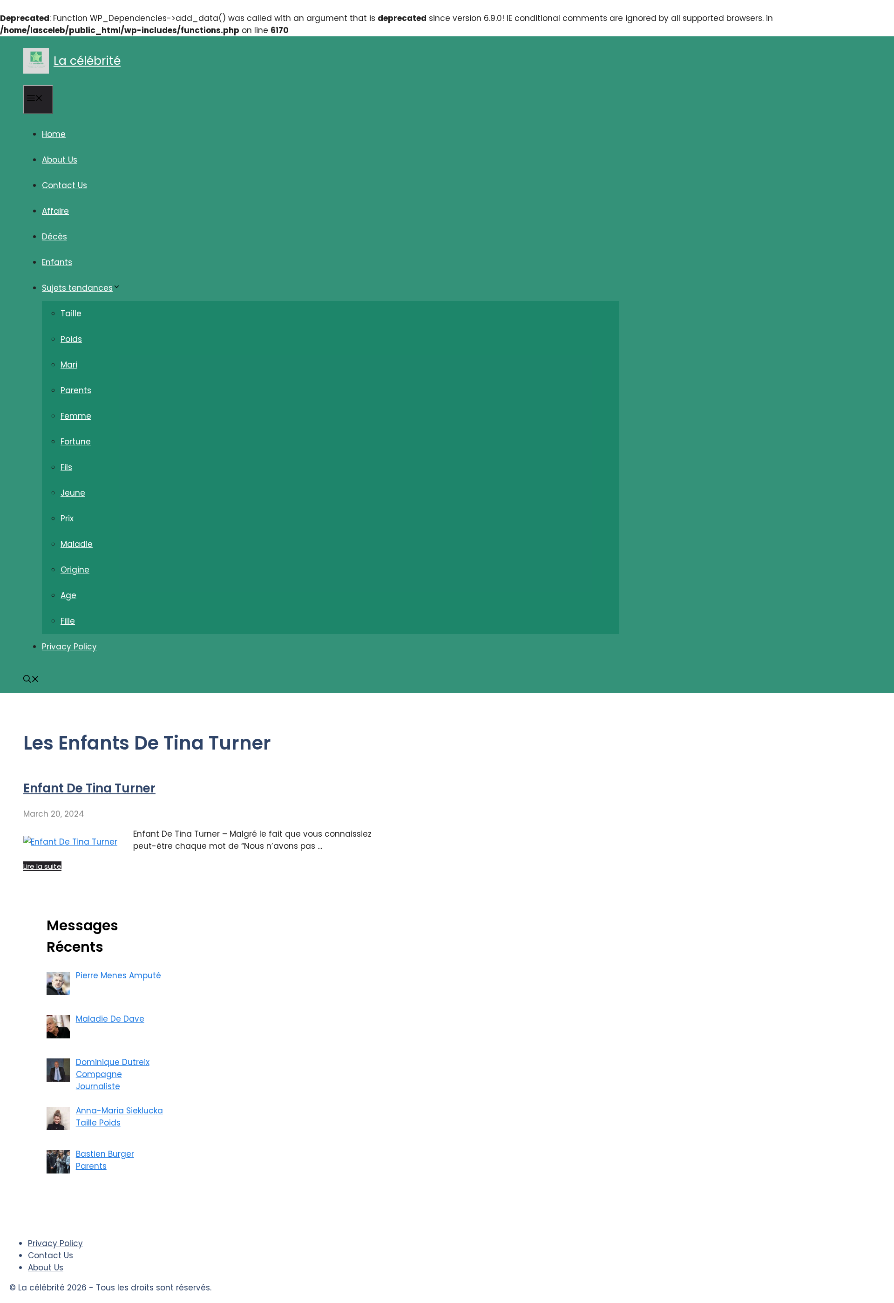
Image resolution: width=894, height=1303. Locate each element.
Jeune (73, 492)
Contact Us (64, 185)
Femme (76, 416)
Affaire (55, 211)
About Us (59, 159)
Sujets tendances (77, 287)
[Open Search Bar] (31, 680)
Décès (54, 236)
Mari (69, 364)
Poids (71, 339)
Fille (68, 621)
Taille (71, 313)
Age (68, 595)
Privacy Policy (69, 646)
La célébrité (87, 61)
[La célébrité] (36, 60)
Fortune (76, 441)
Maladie (77, 544)
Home (54, 134)
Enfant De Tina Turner (89, 788)
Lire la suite (42, 866)
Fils (66, 467)
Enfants (57, 262)
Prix (67, 518)
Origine (75, 569)
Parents (76, 390)
